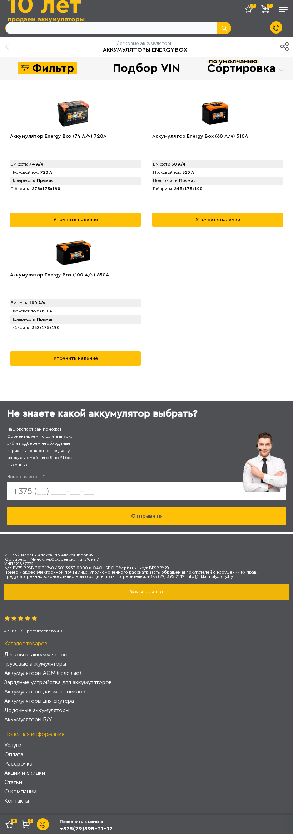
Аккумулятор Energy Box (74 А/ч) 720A (58, 136)
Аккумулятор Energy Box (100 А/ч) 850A (59, 275)
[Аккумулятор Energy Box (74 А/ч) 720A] (73, 114)
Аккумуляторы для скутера (39, 700)
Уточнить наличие (75, 219)
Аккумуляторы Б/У (28, 719)
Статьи (13, 782)
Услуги (12, 745)
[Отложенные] (251, 10)
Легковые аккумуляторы (36, 654)
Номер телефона (26, 476)
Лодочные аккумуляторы (36, 710)
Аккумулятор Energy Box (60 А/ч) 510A (200, 136)
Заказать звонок (146, 592)
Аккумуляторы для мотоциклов (44, 691)
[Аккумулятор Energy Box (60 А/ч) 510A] (215, 114)
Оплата (13, 754)
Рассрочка (18, 763)
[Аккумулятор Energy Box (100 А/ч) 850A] (73, 252)
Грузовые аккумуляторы (35, 663)
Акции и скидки (24, 772)
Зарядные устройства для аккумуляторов (58, 682)
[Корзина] (267, 10)
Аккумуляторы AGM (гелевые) (42, 673)
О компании (20, 791)
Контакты (16, 800)
